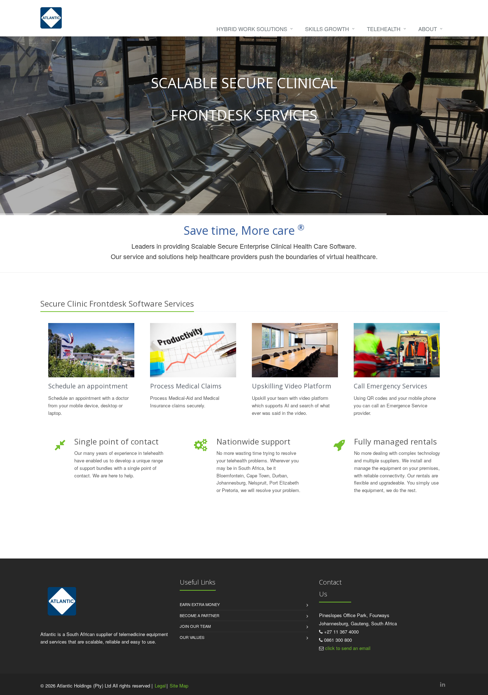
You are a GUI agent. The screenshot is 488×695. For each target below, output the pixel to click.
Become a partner (199, 615)
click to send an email (347, 648)
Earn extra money (200, 604)
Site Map (179, 685)
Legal (160, 685)
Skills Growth (327, 29)
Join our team (195, 626)
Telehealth (383, 29)
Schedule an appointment (88, 386)
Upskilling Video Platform (291, 386)
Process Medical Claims (185, 386)
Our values (192, 637)
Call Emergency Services (390, 386)
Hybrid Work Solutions (251, 29)
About (427, 29)
